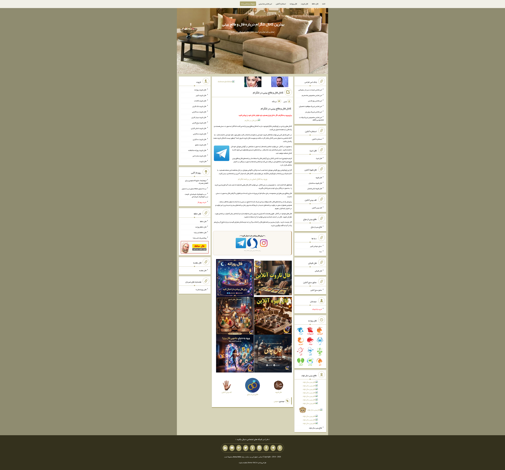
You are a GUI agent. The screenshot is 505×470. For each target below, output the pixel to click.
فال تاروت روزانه (200, 90)
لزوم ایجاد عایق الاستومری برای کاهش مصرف (196, 182)
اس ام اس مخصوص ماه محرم (312, 95)
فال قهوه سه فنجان (315, 183)
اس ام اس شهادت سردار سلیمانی (310, 90)
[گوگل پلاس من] (238, 448)
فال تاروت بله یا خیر (199, 156)
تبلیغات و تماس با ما (248, 4)
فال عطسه (202, 270)
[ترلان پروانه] (252, 82)
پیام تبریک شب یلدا (199, 238)
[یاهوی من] (279, 448)
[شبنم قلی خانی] (226, 82)
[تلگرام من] (273, 448)
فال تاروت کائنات (200, 101)
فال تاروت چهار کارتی (198, 117)
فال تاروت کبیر (201, 95)
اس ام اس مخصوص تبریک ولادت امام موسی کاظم (311, 118)
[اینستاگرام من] (259, 448)
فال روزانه (293, 4)
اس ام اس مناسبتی (265, 4)
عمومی (276, 401)
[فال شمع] (235, 316)
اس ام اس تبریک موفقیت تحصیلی (310, 106)
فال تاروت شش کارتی (198, 128)
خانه (323, 4)
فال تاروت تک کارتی (199, 106)
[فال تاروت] (273, 278)
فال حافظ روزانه (200, 227)
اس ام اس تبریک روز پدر (313, 112)
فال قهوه (319, 177)
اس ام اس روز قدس (315, 101)
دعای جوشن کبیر (316, 246)
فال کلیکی (318, 271)
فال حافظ (315, 4)
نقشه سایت (243, 462)
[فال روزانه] (235, 278)
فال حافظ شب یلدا (200, 232)
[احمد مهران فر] (279, 82)
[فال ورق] (235, 354)
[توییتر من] (245, 448)
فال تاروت (304, 4)
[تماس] (252, 448)
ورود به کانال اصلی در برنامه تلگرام (252, 179)
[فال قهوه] (273, 316)
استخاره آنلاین (281, 4)
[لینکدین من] (225, 448)
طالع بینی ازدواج (316, 227)
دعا (320, 251)
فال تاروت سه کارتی (199, 112)
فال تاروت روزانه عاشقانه (197, 150)
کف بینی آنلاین (317, 208)
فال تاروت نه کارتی (199, 134)
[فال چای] (273, 354)
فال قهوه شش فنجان (314, 188)
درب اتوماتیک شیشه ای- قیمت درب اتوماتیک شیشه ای (196, 195)
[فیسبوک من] (266, 448)
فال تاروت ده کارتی (199, 139)
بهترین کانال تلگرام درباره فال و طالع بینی (253, 24)
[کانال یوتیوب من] (232, 448)
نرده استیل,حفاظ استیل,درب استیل (194, 188)
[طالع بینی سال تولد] (310, 403)
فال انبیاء (319, 158)
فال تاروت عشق (200, 145)
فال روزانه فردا (201, 289)
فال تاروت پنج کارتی (199, 123)
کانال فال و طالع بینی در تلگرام (268, 92)
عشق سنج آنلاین (316, 290)
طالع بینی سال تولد (315, 428)
